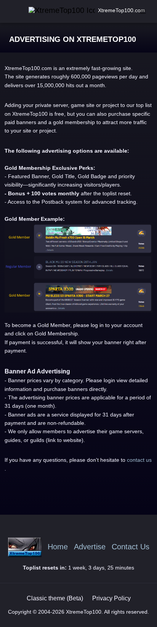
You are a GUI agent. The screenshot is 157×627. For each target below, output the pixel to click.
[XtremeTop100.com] (52, 10)
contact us (139, 460)
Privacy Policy (111, 598)
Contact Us (130, 546)
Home (58, 546)
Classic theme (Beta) (55, 598)
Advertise (90, 546)
